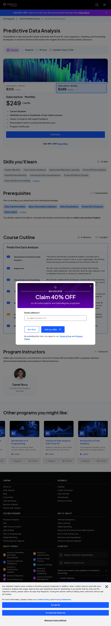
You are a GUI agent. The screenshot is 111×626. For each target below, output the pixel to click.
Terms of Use (65, 336)
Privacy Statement (62, 599)
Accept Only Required (55, 613)
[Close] (107, 587)
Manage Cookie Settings (55, 620)
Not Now (32, 329)
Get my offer (51, 329)
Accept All (55, 605)
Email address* (32, 312)
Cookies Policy (43, 599)
